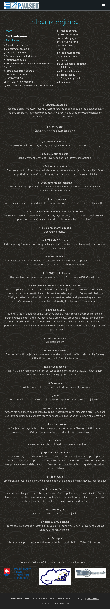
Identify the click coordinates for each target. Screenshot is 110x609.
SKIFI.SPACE (93, 598)
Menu (103, 5)
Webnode (64, 603)
